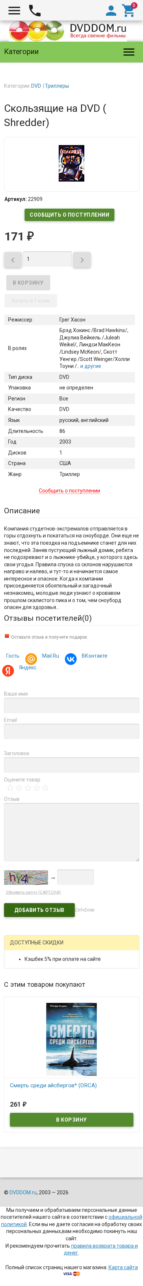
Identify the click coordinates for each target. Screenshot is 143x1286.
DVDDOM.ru (23, 1192)
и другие (90, 366)
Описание (22, 510)
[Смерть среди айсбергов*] (71, 1039)
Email (10, 720)
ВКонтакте (94, 656)
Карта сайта (123, 1267)
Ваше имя (16, 694)
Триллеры (57, 86)
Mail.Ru (50, 656)
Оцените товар (22, 780)
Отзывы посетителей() (48, 618)
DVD (36, 86)
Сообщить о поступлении (69, 215)
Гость (12, 656)
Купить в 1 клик (31, 301)
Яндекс (27, 667)
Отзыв (11, 799)
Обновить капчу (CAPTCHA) (33, 892)
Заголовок (16, 753)
